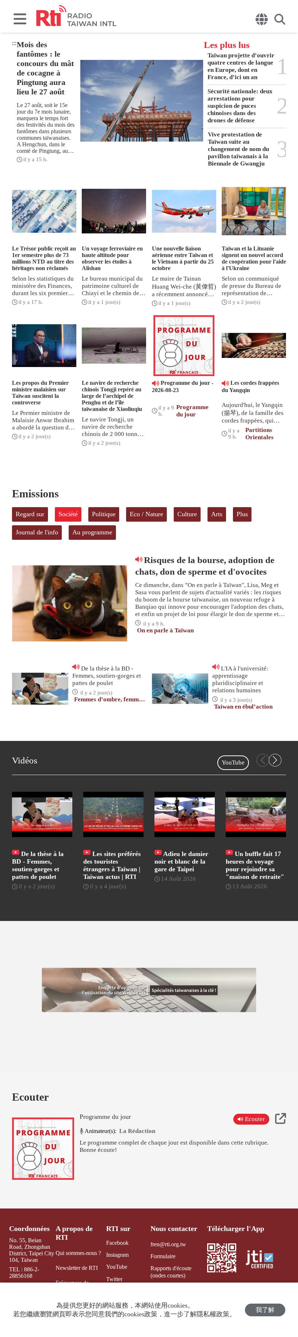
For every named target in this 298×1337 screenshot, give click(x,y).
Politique (104, 514)
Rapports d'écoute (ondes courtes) (171, 1271)
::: (14, 43)
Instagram (117, 1255)
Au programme (92, 532)
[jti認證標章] (264, 1260)
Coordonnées (29, 1228)
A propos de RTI (74, 1232)
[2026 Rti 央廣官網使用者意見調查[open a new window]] (149, 990)
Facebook (117, 1243)
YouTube (233, 762)
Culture (187, 514)
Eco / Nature (146, 514)
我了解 (265, 1310)
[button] (275, 760)
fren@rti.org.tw (168, 1244)
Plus (242, 514)
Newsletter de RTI (77, 1268)
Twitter (114, 1279)
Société (68, 514)
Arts (216, 514)
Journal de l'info (37, 532)
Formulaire (163, 1256)
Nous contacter (173, 1228)
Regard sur (30, 514)
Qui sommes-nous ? (78, 1253)
